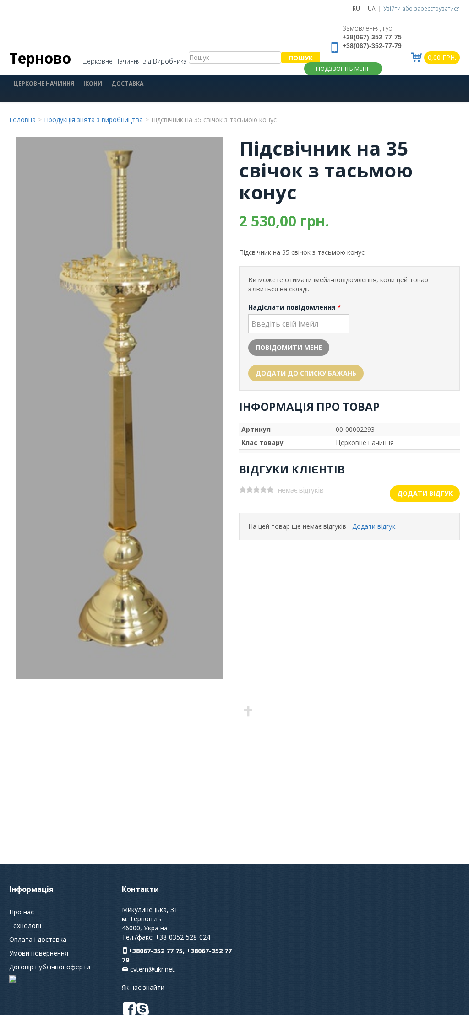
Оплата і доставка (37, 939)
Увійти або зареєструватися (421, 8)
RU (356, 8)
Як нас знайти (143, 987)
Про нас (21, 912)
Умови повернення (38, 953)
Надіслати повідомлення (294, 307)
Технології (25, 925)
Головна (22, 119)
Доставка (127, 83)
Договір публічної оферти (49, 966)
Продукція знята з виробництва (93, 119)
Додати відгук (425, 493)
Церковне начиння (44, 83)
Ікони (92, 83)
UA (372, 8)
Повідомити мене (289, 347)
